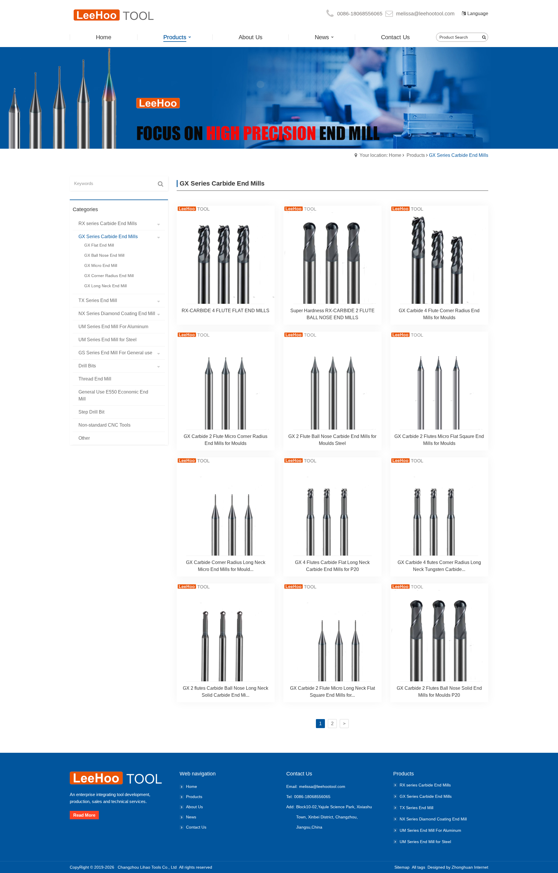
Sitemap (401, 867)
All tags (418, 867)
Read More (84, 815)
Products (416, 155)
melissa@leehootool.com (425, 14)
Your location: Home (380, 155)
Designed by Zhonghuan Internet (458, 867)
